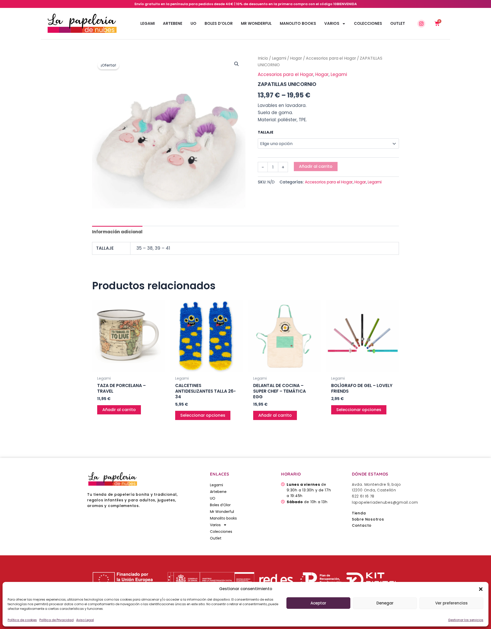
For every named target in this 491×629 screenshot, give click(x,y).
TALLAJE (265, 132)
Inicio (263, 58)
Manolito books (298, 23)
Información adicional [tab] (117, 232)
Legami (147, 23)
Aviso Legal (85, 620)
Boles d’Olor (219, 23)
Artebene (172, 23)
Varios (331, 23)
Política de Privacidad (56, 620)
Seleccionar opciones (202, 415)
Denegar (385, 603)
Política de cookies (22, 620)
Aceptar (318, 603)
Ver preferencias (451, 603)
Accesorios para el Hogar (331, 58)
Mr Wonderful (256, 23)
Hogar (296, 58)
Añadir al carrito (315, 166)
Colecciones (368, 23)
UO (193, 23)
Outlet (397, 23)
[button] (480, 589)
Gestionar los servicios (465, 620)
